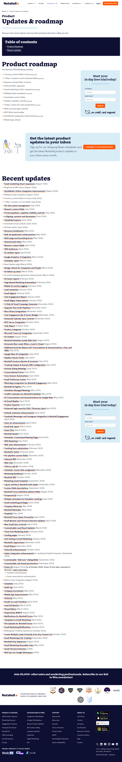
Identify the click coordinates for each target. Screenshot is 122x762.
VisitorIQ (8, 598)
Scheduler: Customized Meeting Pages (21, 437)
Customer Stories (83, 735)
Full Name (88, 89)
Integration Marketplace (35, 716)
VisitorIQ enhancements (15, 549)
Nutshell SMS (10, 477)
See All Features (7, 739)
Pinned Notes (10, 609)
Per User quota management (17, 205)
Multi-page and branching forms (18, 238)
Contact (80, 720)
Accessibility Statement (60, 739)
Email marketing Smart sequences (19, 183)
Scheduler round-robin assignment (19, 470)
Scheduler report (11, 260)
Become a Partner (83, 731)
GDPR (54, 735)
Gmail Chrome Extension (15, 649)
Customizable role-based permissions (21, 563)
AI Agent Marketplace (34, 720)
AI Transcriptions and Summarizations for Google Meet (28, 397)
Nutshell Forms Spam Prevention (19, 517)
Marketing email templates (16, 481)
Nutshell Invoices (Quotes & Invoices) (21, 361)
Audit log (8, 587)
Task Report (9, 326)
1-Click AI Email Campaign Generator (21, 304)
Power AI (8, 567)
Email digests (10, 293)
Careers (80, 742)
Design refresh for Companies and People (22, 268)
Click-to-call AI (11, 466)
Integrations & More (36, 713)
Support (55, 713)
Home (4, 11)
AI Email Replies (11, 401)
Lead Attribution (11, 605)
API (28, 742)
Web (6, 462)
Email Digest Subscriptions (16, 300)
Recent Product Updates (35, 724)
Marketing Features (8, 720)
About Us (81, 713)
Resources (55, 720)
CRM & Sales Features (9, 716)
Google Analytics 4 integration (17, 257)
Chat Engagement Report (15, 297)
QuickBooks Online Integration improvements (24, 191)
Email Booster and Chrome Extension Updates (24, 520)
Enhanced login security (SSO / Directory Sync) (25, 408)
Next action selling (33, 728)
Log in (98, 3)
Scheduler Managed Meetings (17, 390)
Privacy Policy (57, 731)
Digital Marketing (33, 739)
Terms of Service (58, 728)
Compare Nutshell (33, 731)
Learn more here (20, 570)
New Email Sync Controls (15, 524)
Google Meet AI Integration (16, 354)
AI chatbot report (12, 252)
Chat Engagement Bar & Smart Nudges (21, 315)
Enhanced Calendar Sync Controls (19, 318)
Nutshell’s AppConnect (14, 542)
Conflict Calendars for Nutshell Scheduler (22, 394)
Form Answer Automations (16, 375)
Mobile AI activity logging (15, 286)
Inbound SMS (10, 459)
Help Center (56, 716)
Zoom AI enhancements (15, 423)
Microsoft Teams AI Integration (18, 333)
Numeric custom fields (14, 209)
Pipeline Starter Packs (14, 357)
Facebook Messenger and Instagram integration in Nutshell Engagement (36, 416)
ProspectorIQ (10, 495)
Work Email (88, 96)
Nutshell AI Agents (12, 386)
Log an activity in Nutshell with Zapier (21, 484)
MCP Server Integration (14, 322)
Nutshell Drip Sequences (15, 641)
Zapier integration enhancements (19, 553)
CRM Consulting (7, 735)
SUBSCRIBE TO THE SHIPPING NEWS (99, 147)
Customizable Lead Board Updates (19, 528)
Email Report (10, 546)
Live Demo (80, 716)
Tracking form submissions (16, 448)
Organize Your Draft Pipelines (17, 307)
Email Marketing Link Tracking (17, 638)
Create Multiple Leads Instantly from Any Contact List (28, 634)
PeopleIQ (8, 513)
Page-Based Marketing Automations (20, 282)
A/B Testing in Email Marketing (18, 538)
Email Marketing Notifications (17, 627)
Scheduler (8, 583)
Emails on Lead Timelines (15, 601)
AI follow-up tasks (12, 271)
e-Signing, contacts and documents (20, 216)
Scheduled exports (12, 220)
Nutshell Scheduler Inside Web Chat (20, 340)
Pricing (4, 742)
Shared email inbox (12, 241)
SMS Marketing (11, 441)
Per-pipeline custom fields (16, 455)
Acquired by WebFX (13, 612)
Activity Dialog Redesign (15, 368)
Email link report (11, 426)
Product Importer (12, 404)
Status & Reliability (58, 742)
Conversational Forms (14, 372)
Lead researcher (11, 289)
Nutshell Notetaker (12, 510)
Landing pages (10, 535)
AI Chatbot (9, 336)
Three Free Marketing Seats (16, 531)
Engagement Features (9, 724)
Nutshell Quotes (11, 433)
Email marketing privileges (16, 502)
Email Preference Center (15, 379)
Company (80, 724)
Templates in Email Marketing (17, 620)
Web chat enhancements (15, 444)
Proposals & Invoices (9, 728)
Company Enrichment (14, 591)
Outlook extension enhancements (19, 412)
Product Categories (12, 329)
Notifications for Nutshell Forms (18, 616)
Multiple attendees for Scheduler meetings (23, 499)
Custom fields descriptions (16, 488)
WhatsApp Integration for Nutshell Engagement (25, 383)
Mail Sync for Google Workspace (18, 652)
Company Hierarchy (13, 506)
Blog (78, 739)
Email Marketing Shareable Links (19, 645)
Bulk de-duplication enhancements (20, 234)
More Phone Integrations (15, 311)
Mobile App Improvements (16, 594)
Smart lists (9, 430)
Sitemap (112, 755)
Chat (10, 462)
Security (55, 724)
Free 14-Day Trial (110, 3)
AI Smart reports (11, 278)
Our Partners (81, 728)
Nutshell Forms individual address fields (22, 491)
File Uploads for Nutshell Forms (18, 623)
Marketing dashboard (13, 473)
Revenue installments (14, 231)
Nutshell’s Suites (11, 452)
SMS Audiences (11, 249)
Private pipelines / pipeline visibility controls (24, 212)
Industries (30, 735)
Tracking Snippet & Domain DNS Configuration (25, 365)
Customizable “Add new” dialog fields (21, 559)
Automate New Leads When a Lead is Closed (24, 344)
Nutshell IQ (6, 731)
